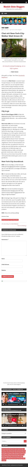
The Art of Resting (21, 225)
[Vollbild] (24, 404)
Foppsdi (19, 452)
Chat (7, 219)
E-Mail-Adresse (5, 264)
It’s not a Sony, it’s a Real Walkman (10, 224)
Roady (3, 458)
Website (4, 270)
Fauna (3, 452)
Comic (9, 450)
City (10, 219)
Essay (21, 450)
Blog (3, 219)
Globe (8, 454)
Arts (14, 448)
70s (5, 448)
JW (17, 454)
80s (8, 448)
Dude (13, 219)
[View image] (14, 48)
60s (2, 448)
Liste (20, 454)
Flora (15, 452)
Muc (11, 456)
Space (23, 458)
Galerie (3, 454)
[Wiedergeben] (3, 404)
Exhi (24, 450)
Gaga (24, 452)
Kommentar (5, 239)
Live (23, 454)
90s (10, 448)
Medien (3, 456)
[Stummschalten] (22, 404)
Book (20, 448)
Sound (19, 458)
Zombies (4, 460)
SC (6, 458)
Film (12, 452)
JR (14, 454)
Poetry (21, 456)
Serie (9, 458)
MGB (7, 456)
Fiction (8, 452)
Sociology (14, 458)
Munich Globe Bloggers (14, 6)
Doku (13, 450)
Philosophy (15, 456)
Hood (16, 219)
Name (3, 258)
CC (23, 448)
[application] (14, 399)
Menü (5, 13)
